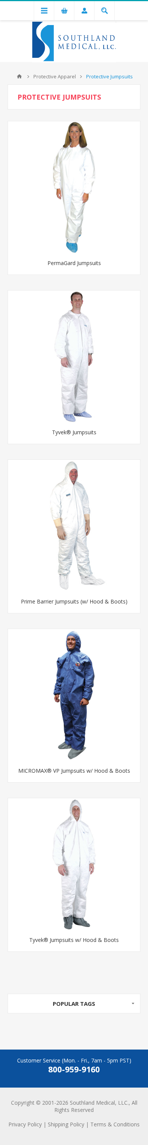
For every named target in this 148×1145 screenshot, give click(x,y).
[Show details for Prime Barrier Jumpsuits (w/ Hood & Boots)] (74, 526)
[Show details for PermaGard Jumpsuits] (74, 187)
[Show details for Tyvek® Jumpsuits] (74, 357)
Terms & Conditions (115, 1124)
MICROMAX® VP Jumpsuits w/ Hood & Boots (74, 770)
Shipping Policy (66, 1124)
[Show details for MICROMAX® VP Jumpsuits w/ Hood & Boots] (74, 695)
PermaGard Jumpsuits (74, 263)
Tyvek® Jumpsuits (74, 432)
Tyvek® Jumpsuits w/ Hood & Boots (74, 939)
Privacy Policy (25, 1124)
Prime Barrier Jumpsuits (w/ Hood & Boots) (74, 601)
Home (19, 76)
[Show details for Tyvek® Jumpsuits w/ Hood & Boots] (74, 864)
